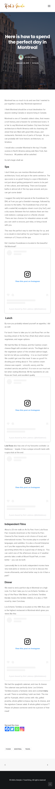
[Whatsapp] (17, 729)
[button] (49, 6)
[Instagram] (22, 729)
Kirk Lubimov (32, 57)
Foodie (8, 749)
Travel (36, 63)
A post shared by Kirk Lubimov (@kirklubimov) (27, 309)
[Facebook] (7, 729)
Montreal (18, 749)
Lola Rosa (9, 446)
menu (45, 691)
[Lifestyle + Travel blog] (15, 6)
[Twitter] (12, 729)
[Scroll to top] (50, 784)
